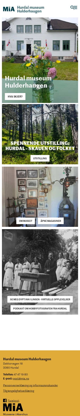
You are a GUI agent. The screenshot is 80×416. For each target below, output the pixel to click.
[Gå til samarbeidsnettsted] (13, 407)
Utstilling (40, 158)
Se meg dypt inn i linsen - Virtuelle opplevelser (40, 299)
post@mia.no (21, 378)
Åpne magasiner (51, 220)
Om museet (25, 220)
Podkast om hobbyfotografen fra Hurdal (40, 308)
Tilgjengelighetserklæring (18, 391)
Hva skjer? (15, 96)
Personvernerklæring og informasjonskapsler (30, 385)
